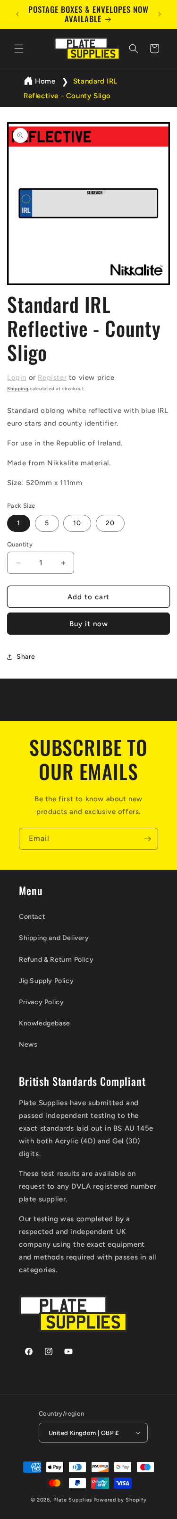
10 (77, 523)
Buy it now (88, 624)
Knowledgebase (44, 1023)
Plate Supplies (72, 1500)
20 (110, 523)
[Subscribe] (147, 839)
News (28, 1045)
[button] (18, 48)
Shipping (18, 389)
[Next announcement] (159, 14)
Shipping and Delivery (54, 938)
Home (45, 81)
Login (16, 377)
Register (52, 377)
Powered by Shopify (120, 1500)
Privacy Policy (41, 1002)
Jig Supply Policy (46, 981)
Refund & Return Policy (56, 960)
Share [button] (26, 657)
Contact (32, 917)
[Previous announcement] (17, 14)
